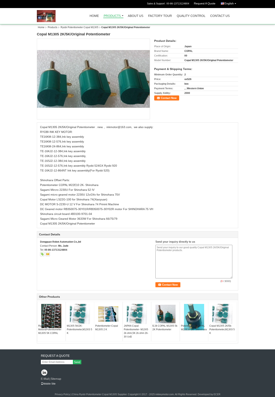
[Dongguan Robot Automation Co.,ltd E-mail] (47, 254)
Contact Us (220, 15)
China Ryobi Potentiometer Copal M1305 (94, 394)
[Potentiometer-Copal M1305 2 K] (108, 314)
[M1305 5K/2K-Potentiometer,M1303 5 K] (80, 314)
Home (94, 15)
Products (112, 15)
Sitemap (56, 378)
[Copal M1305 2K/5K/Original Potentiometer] (93, 78)
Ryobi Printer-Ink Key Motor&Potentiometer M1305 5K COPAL (49, 329)
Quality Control (191, 15)
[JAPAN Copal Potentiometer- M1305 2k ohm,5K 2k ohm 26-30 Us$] (137, 314)
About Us (135, 15)
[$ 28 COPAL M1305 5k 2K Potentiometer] (165, 314)
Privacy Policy (62, 394)
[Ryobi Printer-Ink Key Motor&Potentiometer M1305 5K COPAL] (51, 316)
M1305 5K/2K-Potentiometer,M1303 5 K (79, 329)
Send (77, 362)
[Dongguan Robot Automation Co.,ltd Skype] (42, 254)
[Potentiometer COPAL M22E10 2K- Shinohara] (194, 317)
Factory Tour (160, 15)
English (229, 3)
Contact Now (169, 98)
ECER (217, 394)
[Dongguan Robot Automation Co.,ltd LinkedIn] (44, 372)
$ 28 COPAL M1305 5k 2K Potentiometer (164, 327)
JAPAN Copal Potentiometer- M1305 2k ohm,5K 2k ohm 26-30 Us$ (136, 331)
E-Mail (45, 378)
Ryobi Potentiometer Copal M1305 (79, 27)
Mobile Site (49, 383)
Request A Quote (204, 3)
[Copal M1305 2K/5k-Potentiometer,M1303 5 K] (222, 314)
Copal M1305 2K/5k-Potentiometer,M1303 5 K (222, 329)
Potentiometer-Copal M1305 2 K (106, 327)
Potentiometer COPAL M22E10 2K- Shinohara (194, 327)
